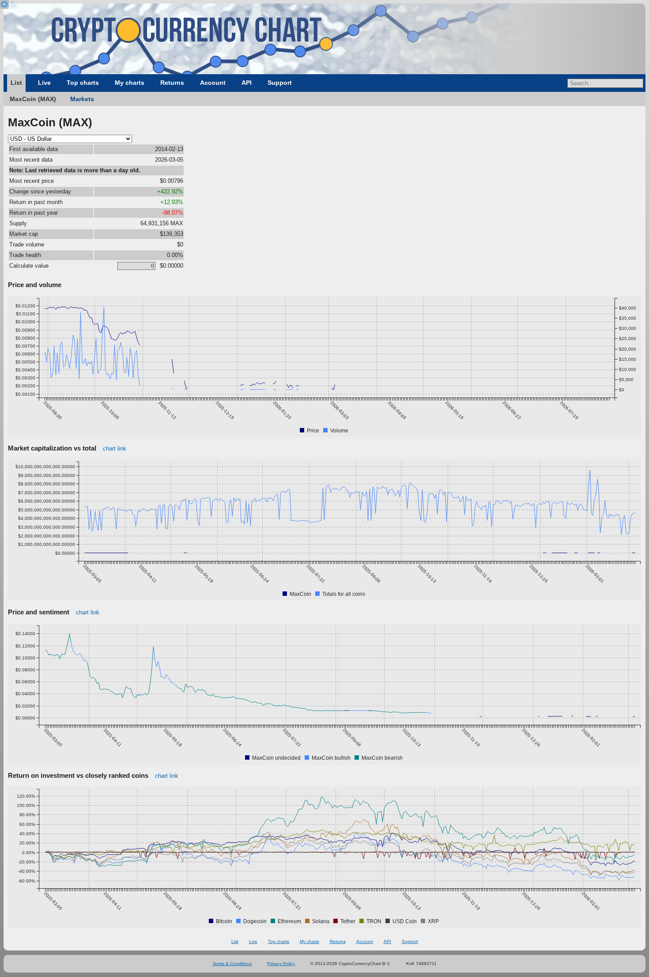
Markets (82, 98)
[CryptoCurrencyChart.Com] (324, 39)
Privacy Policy (281, 963)
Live (44, 82)
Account (213, 82)
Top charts (83, 82)
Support (280, 82)
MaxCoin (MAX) (33, 98)
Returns (172, 82)
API (246, 82)
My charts (129, 82)
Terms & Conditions (232, 963)
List (16, 82)
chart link (114, 448)
